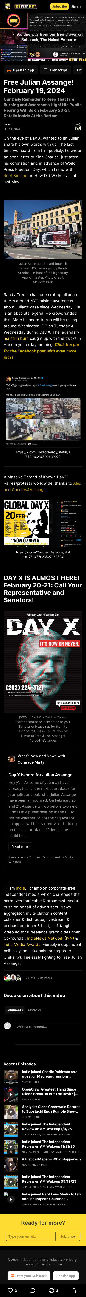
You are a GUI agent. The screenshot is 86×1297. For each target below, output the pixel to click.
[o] (11, 1077)
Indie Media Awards (22, 944)
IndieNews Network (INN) (50, 938)
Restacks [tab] (34, 1010)
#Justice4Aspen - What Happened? (51, 1159)
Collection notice (49, 1264)
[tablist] (23, 1010)
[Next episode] (15, 56)
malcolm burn (16, 338)
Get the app (65, 1276)
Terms (29, 1264)
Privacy (71, 1259)
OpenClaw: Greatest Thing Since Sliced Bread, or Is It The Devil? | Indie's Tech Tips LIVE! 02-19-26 (49, 1091)
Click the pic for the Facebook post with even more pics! (41, 350)
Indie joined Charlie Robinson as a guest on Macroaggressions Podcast (50, 1074)
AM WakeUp (50, 1134)
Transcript (59, 69)
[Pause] (5, 56)
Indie (7, 124)
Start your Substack (31, 1276)
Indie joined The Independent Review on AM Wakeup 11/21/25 (48, 1144)
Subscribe (59, 6)
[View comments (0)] (33, 1290)
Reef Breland (16, 175)
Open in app (23, 69)
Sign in (76, 6)
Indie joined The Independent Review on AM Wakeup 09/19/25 (49, 1179)
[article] (43, 1077)
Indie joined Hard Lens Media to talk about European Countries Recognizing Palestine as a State (51, 1196)
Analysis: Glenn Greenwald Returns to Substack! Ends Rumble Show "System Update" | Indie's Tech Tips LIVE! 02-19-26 (51, 1109)
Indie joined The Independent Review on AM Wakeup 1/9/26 (47, 1126)
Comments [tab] (14, 1010)
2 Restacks (45, 978)
